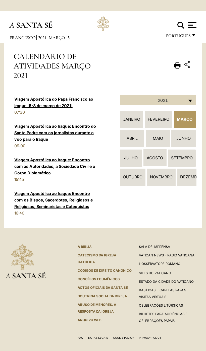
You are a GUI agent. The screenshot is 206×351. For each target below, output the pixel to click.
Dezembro (191, 176)
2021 (42, 37)
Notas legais (98, 337)
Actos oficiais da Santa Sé (103, 288)
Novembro (161, 176)
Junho (183, 138)
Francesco (23, 37)
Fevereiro (158, 119)
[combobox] (157, 100)
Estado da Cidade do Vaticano (166, 281)
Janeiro (131, 119)
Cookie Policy (123, 337)
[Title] (187, 65)
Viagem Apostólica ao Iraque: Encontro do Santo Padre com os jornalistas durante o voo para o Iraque (55, 133)
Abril (132, 138)
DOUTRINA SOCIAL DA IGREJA (102, 296)
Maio (158, 138)
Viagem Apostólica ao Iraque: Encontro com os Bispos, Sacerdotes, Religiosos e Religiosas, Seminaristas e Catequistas (53, 200)
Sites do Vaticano (155, 273)
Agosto (155, 157)
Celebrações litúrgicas (161, 305)
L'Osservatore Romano (159, 264)
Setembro (182, 157)
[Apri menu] (191, 25)
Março (57, 37)
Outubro (132, 176)
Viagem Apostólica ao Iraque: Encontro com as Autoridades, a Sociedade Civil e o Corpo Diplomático (54, 166)
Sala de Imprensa (154, 247)
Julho (131, 157)
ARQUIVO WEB (89, 320)
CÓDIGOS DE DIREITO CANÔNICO (105, 270)
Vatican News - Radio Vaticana (166, 255)
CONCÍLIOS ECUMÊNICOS (99, 279)
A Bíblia (85, 247)
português (178, 37)
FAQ (80, 337)
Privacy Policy (150, 337)
